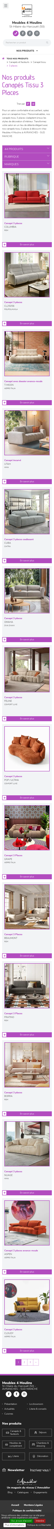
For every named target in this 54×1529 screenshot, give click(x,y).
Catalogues (23, 1492)
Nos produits (25, 51)
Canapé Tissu (39, 62)
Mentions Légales (33, 1505)
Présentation (10, 1404)
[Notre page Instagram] (37, 33)
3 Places (13, 66)
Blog (10, 1492)
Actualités (9, 1409)
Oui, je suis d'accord (21, 1521)
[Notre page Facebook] (23, 33)
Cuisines (8, 1414)
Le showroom (36, 1404)
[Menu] (6, 5)
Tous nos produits (17, 59)
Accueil (15, 1505)
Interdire (40, 1521)
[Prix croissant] (27, 104)
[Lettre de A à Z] (33, 104)
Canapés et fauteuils (19, 62)
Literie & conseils (38, 1409)
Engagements (40, 1492)
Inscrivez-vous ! (40, 1470)
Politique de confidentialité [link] (39, 1525)
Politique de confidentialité (27, 1511)
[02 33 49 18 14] (16, 33)
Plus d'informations (14, 1525)
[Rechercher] (48, 42)
